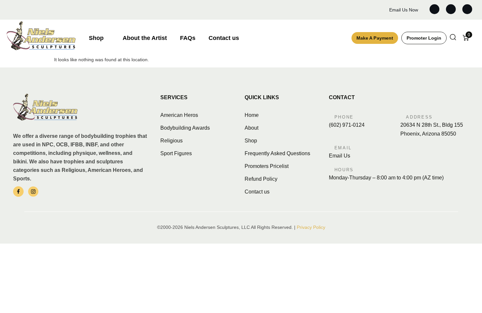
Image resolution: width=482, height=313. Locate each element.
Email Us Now (403, 9)
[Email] (331, 147)
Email (343, 147)
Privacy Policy (311, 227)
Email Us (339, 155)
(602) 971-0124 (347, 125)
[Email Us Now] (383, 10)
